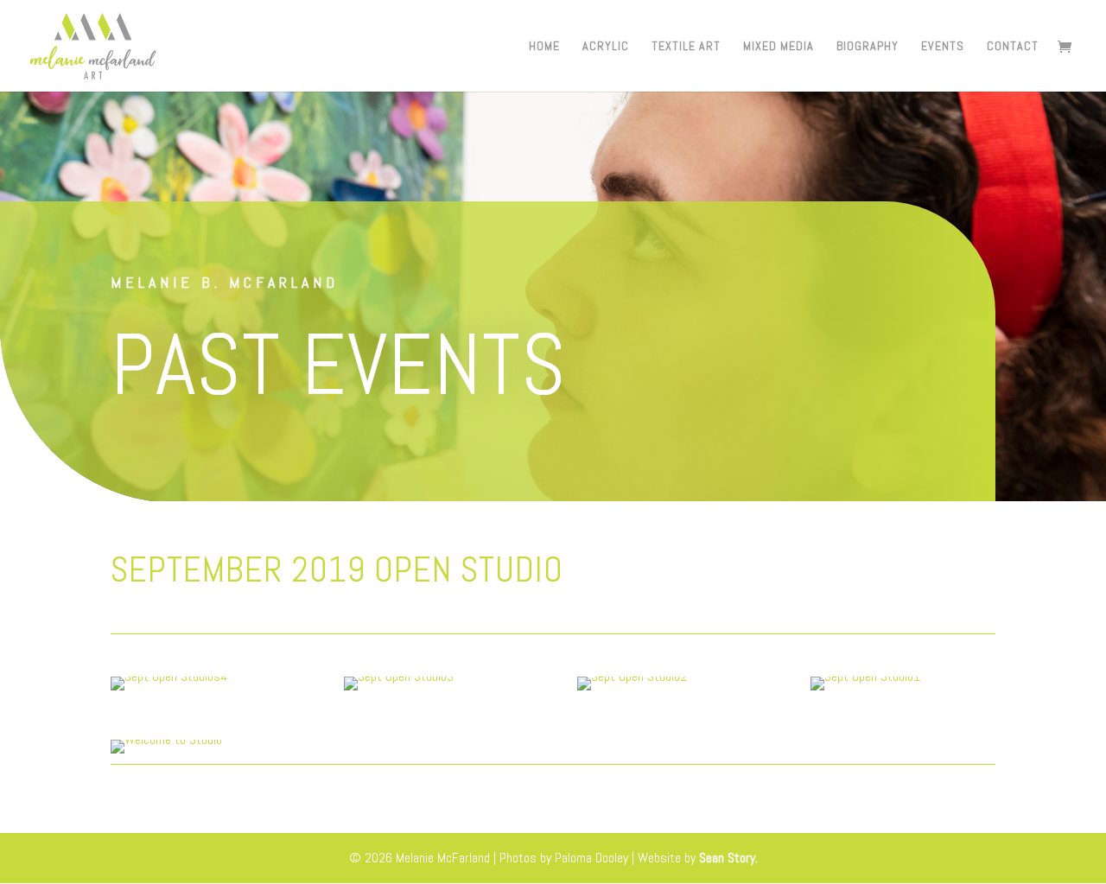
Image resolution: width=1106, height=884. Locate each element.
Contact (1013, 47)
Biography (867, 47)
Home (544, 47)
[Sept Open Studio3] (399, 690)
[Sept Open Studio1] (865, 690)
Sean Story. (728, 858)
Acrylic (605, 47)
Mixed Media (778, 47)
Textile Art (686, 47)
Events (942, 47)
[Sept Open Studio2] (632, 690)
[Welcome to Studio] (166, 753)
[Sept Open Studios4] (169, 690)
